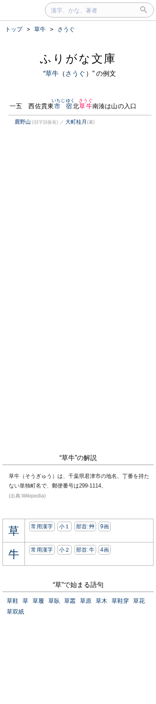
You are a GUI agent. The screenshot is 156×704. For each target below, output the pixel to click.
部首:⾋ (85, 526)
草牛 (52, 73)
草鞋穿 (120, 600)
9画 (104, 526)
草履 (38, 600)
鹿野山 (23, 122)
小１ (64, 526)
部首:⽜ (85, 550)
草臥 (54, 600)
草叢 (70, 600)
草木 (101, 600)
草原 (86, 600)
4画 (104, 550)
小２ (64, 550)
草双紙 (15, 611)
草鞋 (12, 600)
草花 (139, 600)
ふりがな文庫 (78, 58)
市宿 (63, 105)
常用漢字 (42, 526)
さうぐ (75, 73)
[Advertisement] (72, 210)
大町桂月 (76, 122)
